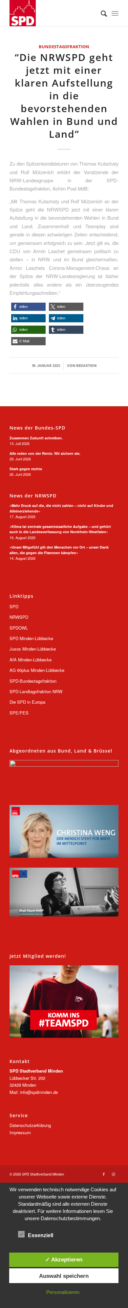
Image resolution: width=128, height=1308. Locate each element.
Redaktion (86, 365)
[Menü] (115, 13)
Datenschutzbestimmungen (70, 1218)
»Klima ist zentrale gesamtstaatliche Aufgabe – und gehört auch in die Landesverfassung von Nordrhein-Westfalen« (60, 529)
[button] (28, 307)
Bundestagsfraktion (64, 47)
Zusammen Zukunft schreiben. (36, 437)
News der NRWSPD (33, 495)
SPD (14, 606)
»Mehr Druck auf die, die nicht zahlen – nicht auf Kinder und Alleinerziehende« (61, 508)
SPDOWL (19, 628)
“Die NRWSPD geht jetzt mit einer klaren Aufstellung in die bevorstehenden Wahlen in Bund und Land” (64, 95)
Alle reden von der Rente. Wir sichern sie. (45, 453)
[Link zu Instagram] (113, 1174)
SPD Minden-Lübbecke (31, 638)
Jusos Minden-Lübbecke (33, 649)
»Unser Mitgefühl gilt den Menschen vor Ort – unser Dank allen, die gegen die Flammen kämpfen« (59, 550)
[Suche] (100, 13)
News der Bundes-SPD (37, 428)
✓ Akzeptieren (63, 1259)
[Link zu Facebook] (104, 1174)
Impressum (20, 1132)
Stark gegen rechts (26, 468)
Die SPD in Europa (27, 702)
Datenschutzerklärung (30, 1125)
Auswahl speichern (64, 1276)
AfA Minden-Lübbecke (31, 659)
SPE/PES (19, 713)
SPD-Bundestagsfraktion (33, 681)
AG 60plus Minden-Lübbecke (37, 670)
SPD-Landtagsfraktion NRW (36, 691)
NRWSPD (19, 617)
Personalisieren (62, 1292)
